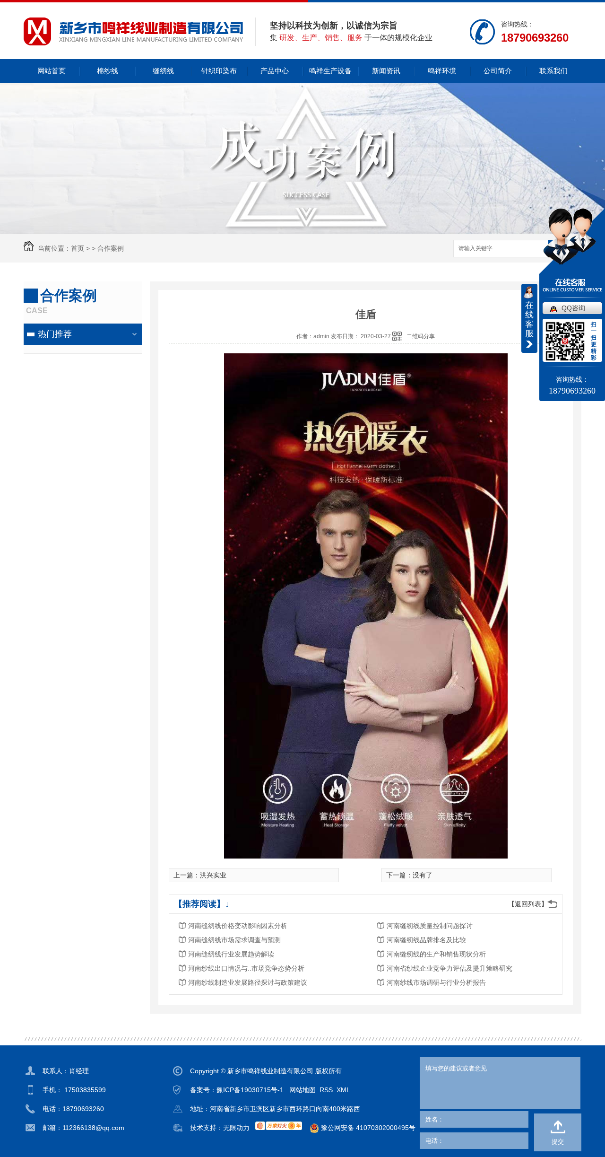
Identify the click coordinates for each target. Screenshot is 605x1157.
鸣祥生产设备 (330, 71)
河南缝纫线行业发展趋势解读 (231, 954)
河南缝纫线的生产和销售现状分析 (436, 954)
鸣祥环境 (442, 71)
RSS (326, 1090)
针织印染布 (219, 71)
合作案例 (110, 248)
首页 (77, 248)
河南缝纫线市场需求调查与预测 (234, 940)
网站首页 (51, 71)
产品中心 (274, 71)
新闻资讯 (386, 71)
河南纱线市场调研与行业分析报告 (436, 982)
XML (343, 1090)
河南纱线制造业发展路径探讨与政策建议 (247, 982)
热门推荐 (55, 334)
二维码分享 (420, 336)
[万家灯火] (278, 1126)
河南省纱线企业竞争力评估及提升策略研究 (449, 968)
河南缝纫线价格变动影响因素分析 (237, 925)
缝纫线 (163, 71)
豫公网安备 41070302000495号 (367, 1127)
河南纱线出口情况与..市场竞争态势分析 (246, 968)
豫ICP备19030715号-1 (250, 1090)
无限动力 (236, 1127)
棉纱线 (107, 71)
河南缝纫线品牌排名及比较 (426, 940)
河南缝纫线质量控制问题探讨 (430, 925)
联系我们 (553, 71)
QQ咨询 (573, 308)
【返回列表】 (528, 904)
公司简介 (498, 71)
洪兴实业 (213, 875)
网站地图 (302, 1090)
